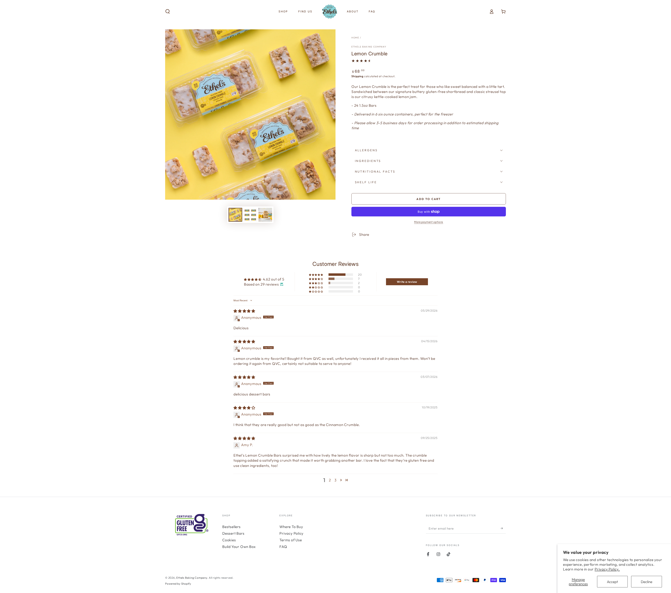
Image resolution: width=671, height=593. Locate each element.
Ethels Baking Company (369, 46)
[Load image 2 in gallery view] (250, 215)
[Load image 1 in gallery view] (235, 215)
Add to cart (428, 199)
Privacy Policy (291, 533)
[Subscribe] (503, 528)
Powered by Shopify (178, 583)
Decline (646, 581)
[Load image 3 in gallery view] (265, 215)
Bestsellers (231, 526)
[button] (168, 11)
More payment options (428, 222)
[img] (244, 311)
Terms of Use (290, 540)
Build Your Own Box (239, 546)
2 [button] (330, 480)
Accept (612, 581)
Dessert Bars (233, 533)
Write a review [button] (407, 281)
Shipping (357, 76)
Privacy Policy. (607, 569)
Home (355, 37)
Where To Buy (291, 526)
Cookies (229, 540)
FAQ (283, 546)
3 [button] (335, 480)
